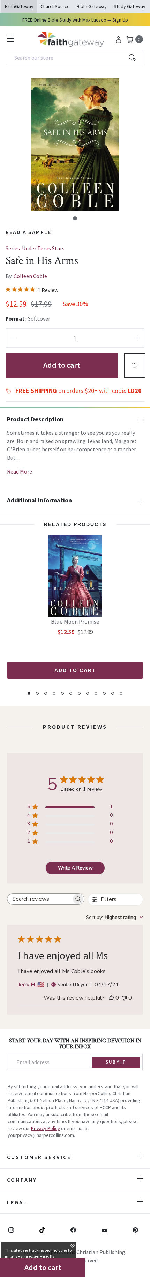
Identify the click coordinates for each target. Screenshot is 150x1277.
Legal (17, 1202)
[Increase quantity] (137, 338)
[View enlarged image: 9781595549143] (75, 144)
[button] (75, 218)
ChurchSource (55, 6)
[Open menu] (10, 38)
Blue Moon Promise (75, 621)
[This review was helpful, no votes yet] (111, 998)
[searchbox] (39, 899)
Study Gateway (129, 6)
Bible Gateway (92, 6)
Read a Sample (28, 231)
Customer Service (39, 1157)
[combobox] (75, 57)
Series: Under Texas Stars (35, 248)
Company (22, 1179)
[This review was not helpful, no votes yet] (124, 998)
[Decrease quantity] (13, 338)
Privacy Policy (45, 1128)
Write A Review (75, 868)
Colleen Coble (30, 276)
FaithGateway (19, 6)
